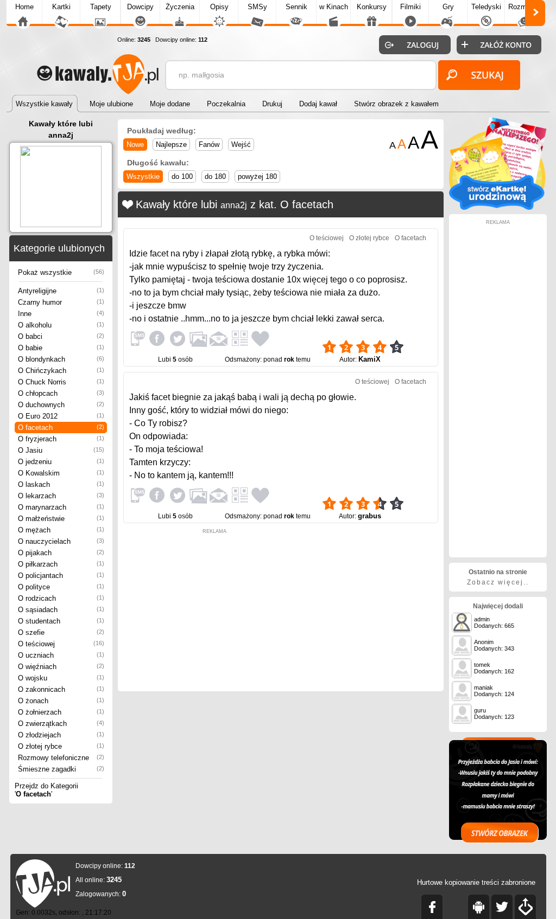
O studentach (61, 621)
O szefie (61, 632)
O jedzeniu (61, 462)
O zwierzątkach (61, 723)
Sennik (296, 7)
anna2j (233, 205)
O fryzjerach (61, 439)
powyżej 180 (257, 176)
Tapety (100, 7)
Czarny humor (61, 302)
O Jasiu (61, 450)
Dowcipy (140, 7)
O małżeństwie (61, 519)
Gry (448, 7)
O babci (61, 336)
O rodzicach (61, 598)
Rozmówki (524, 7)
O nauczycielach (61, 541)
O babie (61, 348)
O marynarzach (61, 507)
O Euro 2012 (61, 416)
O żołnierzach (61, 712)
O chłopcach (61, 393)
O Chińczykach (61, 371)
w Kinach (333, 7)
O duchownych (61, 405)
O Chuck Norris (61, 382)
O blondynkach (61, 359)
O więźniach (61, 667)
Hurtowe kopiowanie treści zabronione (476, 882)
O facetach (61, 427)
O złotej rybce (61, 746)
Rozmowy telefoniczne (61, 758)
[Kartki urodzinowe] (498, 207)
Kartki (61, 7)
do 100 (182, 176)
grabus (369, 516)
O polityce (61, 587)
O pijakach (61, 553)
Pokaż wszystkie (61, 272)
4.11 (417, 342)
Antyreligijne (61, 291)
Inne (61, 314)
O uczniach (61, 655)
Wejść (241, 144)
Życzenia (180, 7)
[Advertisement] (214, 610)
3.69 (417, 499)
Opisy (219, 7)
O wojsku (61, 678)
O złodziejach (61, 735)
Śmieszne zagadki (61, 769)
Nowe (135, 144)
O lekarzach (61, 496)
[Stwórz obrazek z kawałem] (497, 790)
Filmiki (410, 7)
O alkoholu (61, 325)
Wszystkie (143, 176)
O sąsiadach (61, 610)
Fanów (209, 144)
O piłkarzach (61, 564)
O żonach (61, 701)
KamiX (369, 359)
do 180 (215, 176)
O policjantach (61, 575)
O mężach (61, 530)
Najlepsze (171, 144)
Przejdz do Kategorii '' (46, 790)
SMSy (257, 7)
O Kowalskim (61, 473)
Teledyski (486, 7)
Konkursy (372, 7)
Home (24, 7)
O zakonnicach (61, 689)
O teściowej (61, 644)
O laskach (61, 484)
